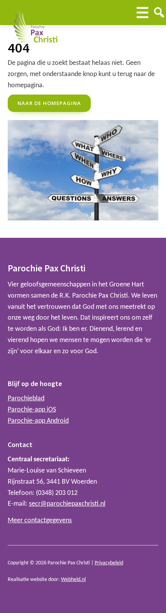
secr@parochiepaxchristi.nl (67, 504)
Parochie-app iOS (32, 409)
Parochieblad (26, 398)
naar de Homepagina (49, 103)
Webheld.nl (73, 579)
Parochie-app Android (38, 421)
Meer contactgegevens (40, 520)
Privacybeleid (109, 563)
